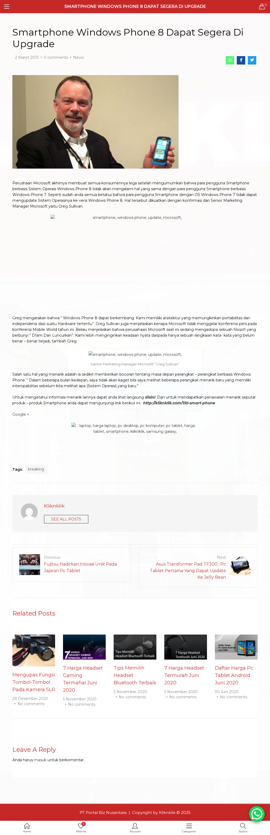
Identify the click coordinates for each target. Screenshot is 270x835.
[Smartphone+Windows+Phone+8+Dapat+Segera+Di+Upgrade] (252, 60)
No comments (31, 703)
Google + (20, 414)
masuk (40, 760)
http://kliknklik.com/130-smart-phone (178, 403)
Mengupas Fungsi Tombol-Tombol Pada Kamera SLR (33, 682)
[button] (262, 6)
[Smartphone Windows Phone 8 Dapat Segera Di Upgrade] (230, 60)
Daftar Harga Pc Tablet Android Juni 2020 (234, 675)
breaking (36, 469)
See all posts (66, 519)
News (78, 57)
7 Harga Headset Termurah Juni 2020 (184, 675)
